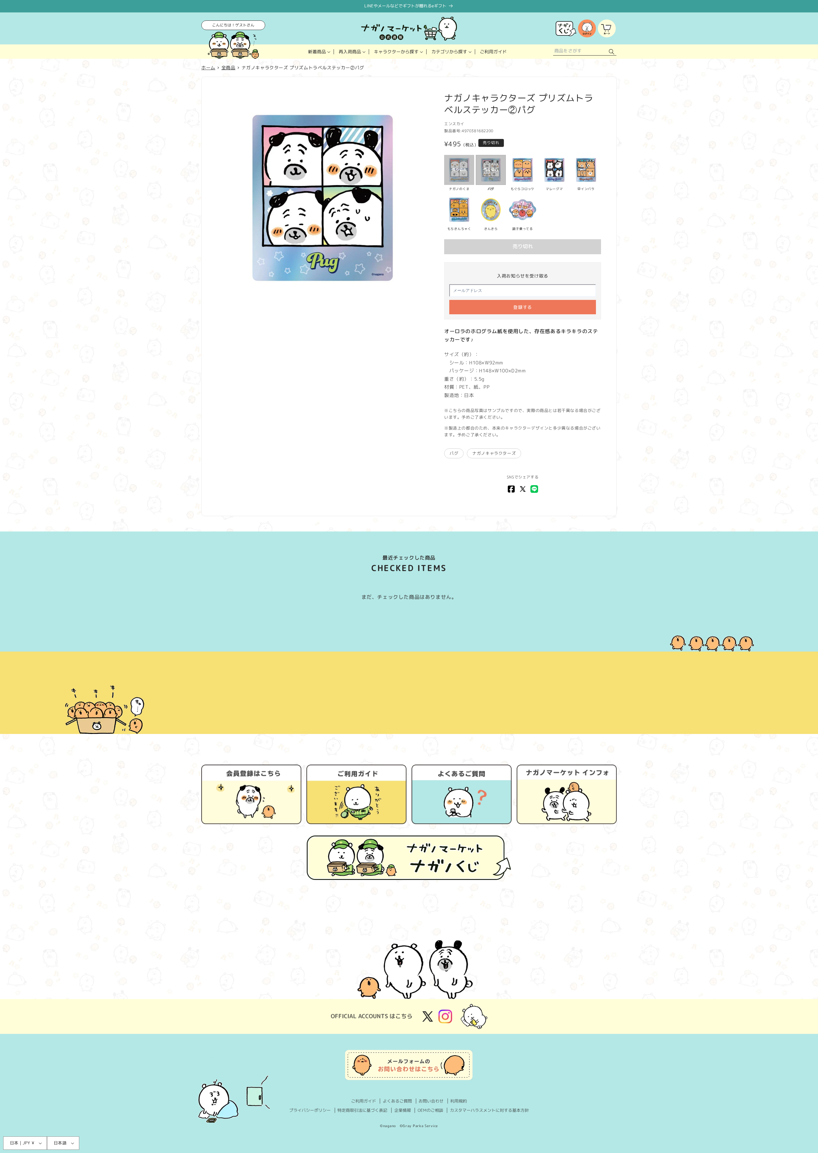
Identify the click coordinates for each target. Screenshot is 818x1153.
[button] (318, 51)
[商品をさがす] (611, 52)
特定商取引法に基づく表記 (362, 1110)
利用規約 (458, 1101)
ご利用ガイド (363, 1101)
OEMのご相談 (430, 1110)
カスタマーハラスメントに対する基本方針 (489, 1110)
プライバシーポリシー (310, 1110)
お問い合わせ (431, 1101)
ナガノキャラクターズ (494, 453)
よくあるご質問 (397, 1101)
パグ (454, 453)
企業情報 (402, 1110)
